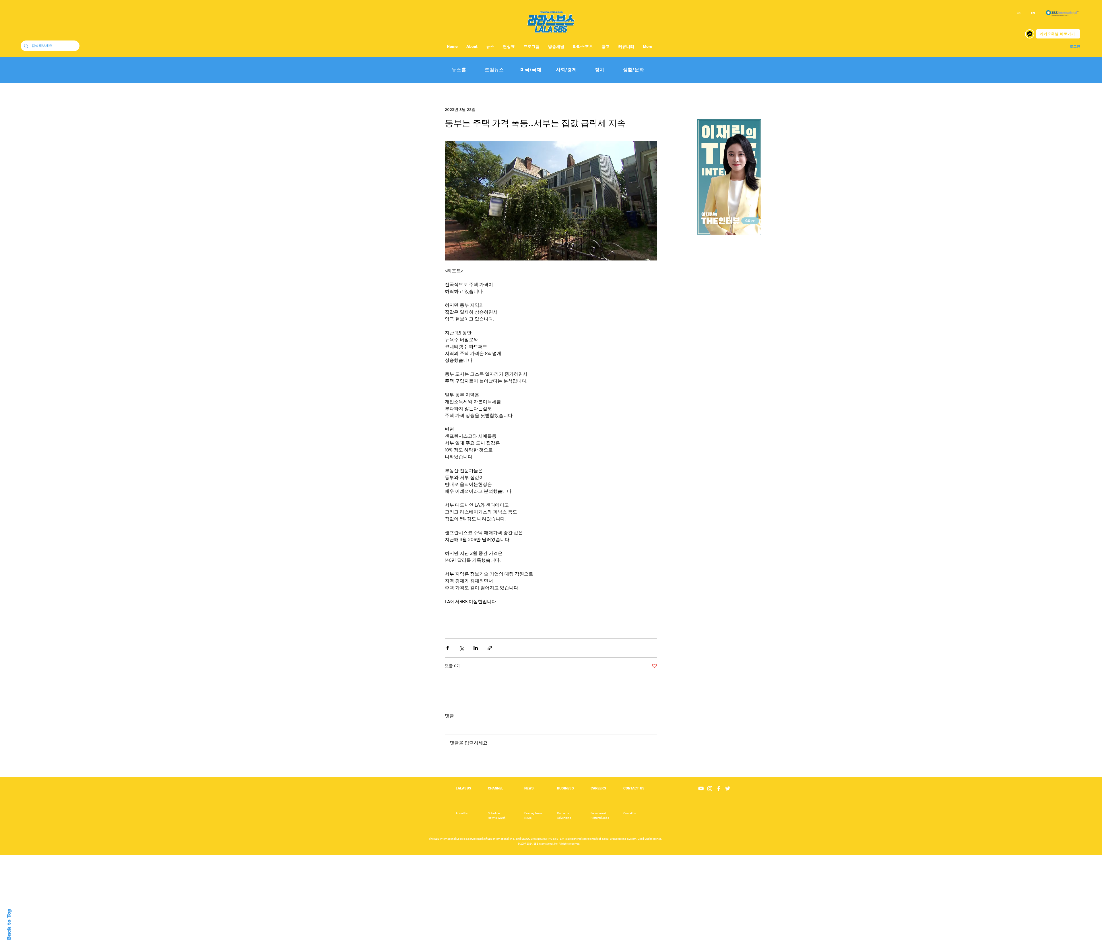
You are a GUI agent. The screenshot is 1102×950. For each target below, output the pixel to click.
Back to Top (9, 924)
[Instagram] (710, 788)
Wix (596, 947)
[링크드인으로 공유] (475, 648)
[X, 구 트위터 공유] (461, 648)
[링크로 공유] (489, 648)
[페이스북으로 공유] (447, 648)
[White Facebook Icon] (718, 788)
